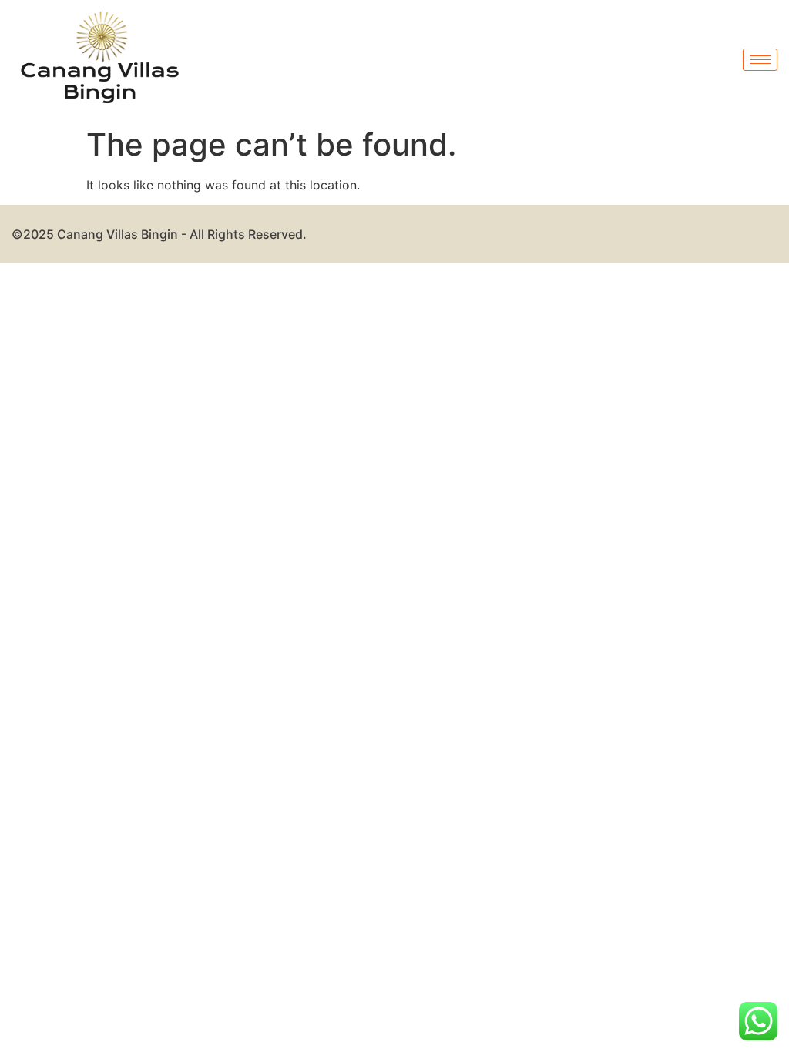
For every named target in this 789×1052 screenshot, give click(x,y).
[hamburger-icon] (760, 60)
